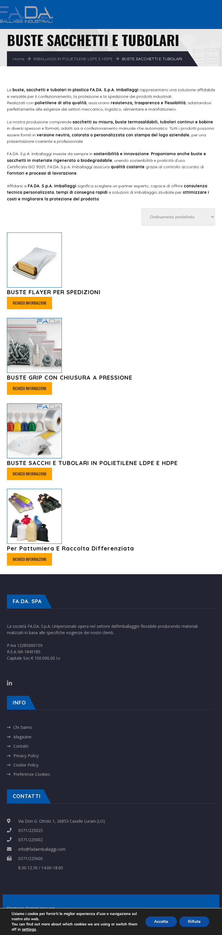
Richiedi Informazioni (29, 303)
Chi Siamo (22, 727)
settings (29, 929)
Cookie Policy (25, 765)
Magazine (22, 737)
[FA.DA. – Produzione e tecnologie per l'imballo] (31, 9)
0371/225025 (30, 830)
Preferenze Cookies (31, 774)
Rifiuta (194, 921)
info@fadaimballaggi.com (42, 849)
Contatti (20, 746)
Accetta (161, 921)
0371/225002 (30, 839)
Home (18, 58)
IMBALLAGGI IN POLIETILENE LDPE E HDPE (73, 58)
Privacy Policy (26, 755)
